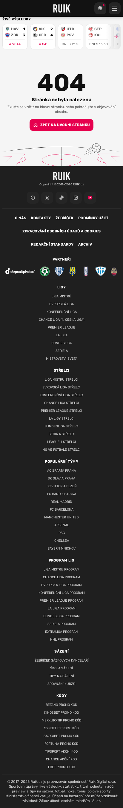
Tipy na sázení (61, 676)
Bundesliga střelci (61, 426)
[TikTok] (61, 198)
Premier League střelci (61, 411)
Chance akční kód (61, 759)
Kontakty (41, 218)
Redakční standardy (52, 244)
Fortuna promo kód (61, 744)
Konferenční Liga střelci (62, 395)
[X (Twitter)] (47, 198)
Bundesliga (61, 343)
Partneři (62, 259)
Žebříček (64, 218)
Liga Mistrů (61, 296)
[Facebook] (33, 198)
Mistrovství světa (61, 359)
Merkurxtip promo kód (62, 720)
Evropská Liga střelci (61, 387)
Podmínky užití (93, 218)
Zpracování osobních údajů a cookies (61, 231)
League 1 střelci (61, 442)
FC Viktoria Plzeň (62, 486)
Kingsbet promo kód (61, 713)
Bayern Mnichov (61, 548)
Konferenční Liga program (62, 593)
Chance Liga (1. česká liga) (61, 320)
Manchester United (61, 517)
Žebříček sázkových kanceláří (62, 660)
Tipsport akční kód (61, 751)
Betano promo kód (61, 705)
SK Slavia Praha (61, 478)
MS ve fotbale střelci (61, 450)
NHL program (61, 639)
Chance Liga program (61, 577)
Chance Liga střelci (61, 403)
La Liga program (62, 608)
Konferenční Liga (62, 312)
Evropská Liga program (61, 585)
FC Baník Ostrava (61, 494)
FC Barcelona (61, 510)
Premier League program (61, 601)
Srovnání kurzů (61, 684)
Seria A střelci (62, 434)
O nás (20, 218)
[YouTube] (90, 198)
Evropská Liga (61, 304)
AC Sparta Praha (61, 471)
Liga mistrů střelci (61, 380)
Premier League (61, 327)
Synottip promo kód (61, 728)
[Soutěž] (100, 8)
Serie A (62, 351)
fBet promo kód (61, 767)
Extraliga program (61, 632)
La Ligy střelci (61, 418)
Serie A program (61, 624)
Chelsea (61, 541)
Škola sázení (61, 668)
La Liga (61, 335)
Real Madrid (61, 502)
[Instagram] (76, 198)
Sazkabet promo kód (61, 736)
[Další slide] (113, 36)
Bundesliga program (61, 616)
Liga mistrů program (61, 569)
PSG (62, 533)
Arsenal (61, 525)
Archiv (85, 244)
